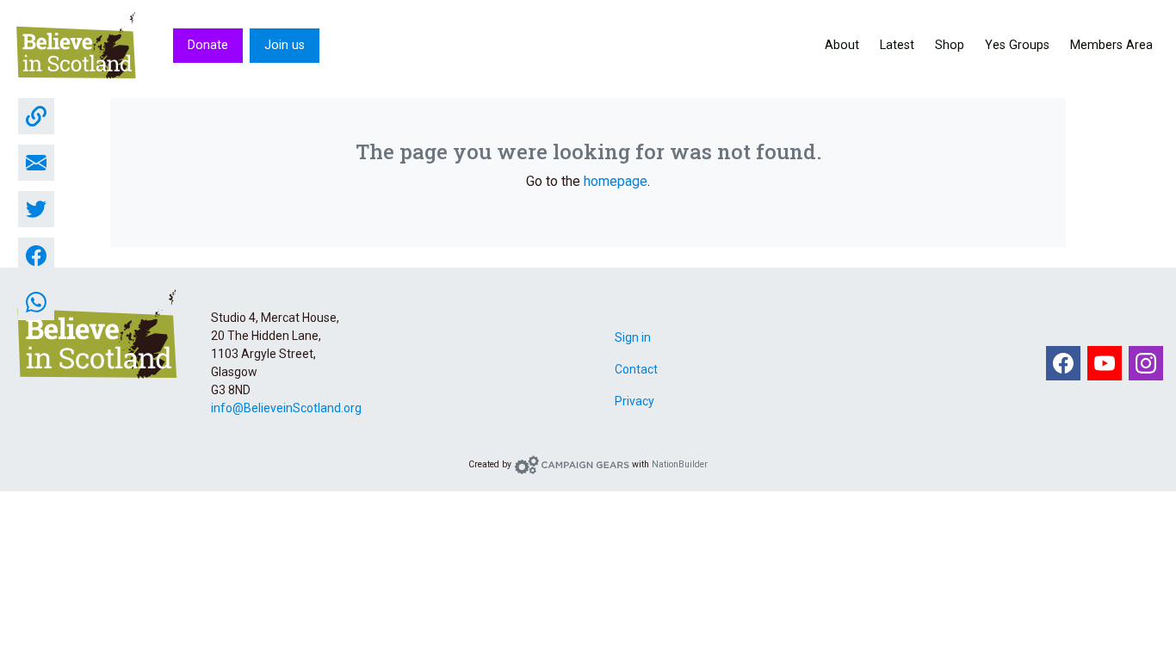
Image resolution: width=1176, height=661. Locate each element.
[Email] (36, 163)
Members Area (1111, 45)
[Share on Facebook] (36, 256)
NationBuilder (680, 464)
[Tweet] (36, 209)
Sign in (633, 337)
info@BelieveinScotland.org (286, 408)
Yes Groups (1017, 45)
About (842, 45)
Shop (949, 45)
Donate (208, 45)
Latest (897, 45)
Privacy (634, 401)
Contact (636, 369)
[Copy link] (36, 116)
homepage (615, 181)
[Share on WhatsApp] (36, 302)
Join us (284, 45)
